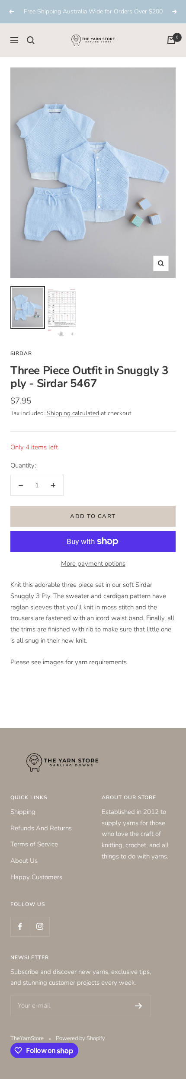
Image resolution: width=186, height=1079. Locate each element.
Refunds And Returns (41, 828)
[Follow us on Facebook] (20, 926)
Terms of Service (34, 844)
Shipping (22, 811)
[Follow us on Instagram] (39, 926)
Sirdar (21, 353)
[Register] (138, 1006)
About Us (24, 860)
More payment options (93, 563)
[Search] (31, 40)
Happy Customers (36, 877)
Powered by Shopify (80, 1038)
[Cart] (171, 40)
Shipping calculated (73, 413)
